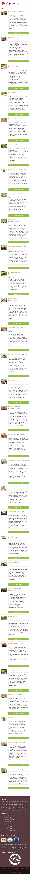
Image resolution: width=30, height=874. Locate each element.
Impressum (20, 872)
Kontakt (9, 872)
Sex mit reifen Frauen (8, 824)
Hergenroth (22, 328)
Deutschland (10, 803)
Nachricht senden (18, 33)
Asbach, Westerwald (13, 590)
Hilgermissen (24, 93)
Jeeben (22, 511)
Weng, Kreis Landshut (13, 67)
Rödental (22, 434)
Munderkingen (22, 194)
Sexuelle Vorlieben (8, 821)
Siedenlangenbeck (24, 460)
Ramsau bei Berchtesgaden (15, 538)
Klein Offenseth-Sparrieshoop (15, 618)
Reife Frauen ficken (8, 823)
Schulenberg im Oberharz (14, 382)
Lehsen (24, 670)
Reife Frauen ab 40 (11, 826)
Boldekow (22, 742)
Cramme (24, 169)
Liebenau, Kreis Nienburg (14, 300)
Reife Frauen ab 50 (11, 828)
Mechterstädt (23, 119)
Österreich (16, 803)
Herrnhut (22, 11)
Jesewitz (21, 695)
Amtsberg (23, 145)
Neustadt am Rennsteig (23, 487)
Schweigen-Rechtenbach (14, 39)
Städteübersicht (7, 817)
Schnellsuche (6, 816)
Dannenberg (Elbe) (24, 643)
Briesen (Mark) (23, 246)
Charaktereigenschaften (9, 819)
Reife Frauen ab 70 (11, 832)
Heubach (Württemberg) (14, 408)
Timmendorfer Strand (13, 564)
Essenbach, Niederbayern (14, 222)
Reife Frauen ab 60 (11, 830)
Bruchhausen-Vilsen (13, 274)
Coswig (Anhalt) (22, 769)
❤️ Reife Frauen (4, 795)
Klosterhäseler (23, 354)
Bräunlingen (24, 718)
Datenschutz (14, 872)
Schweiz (23, 803)
